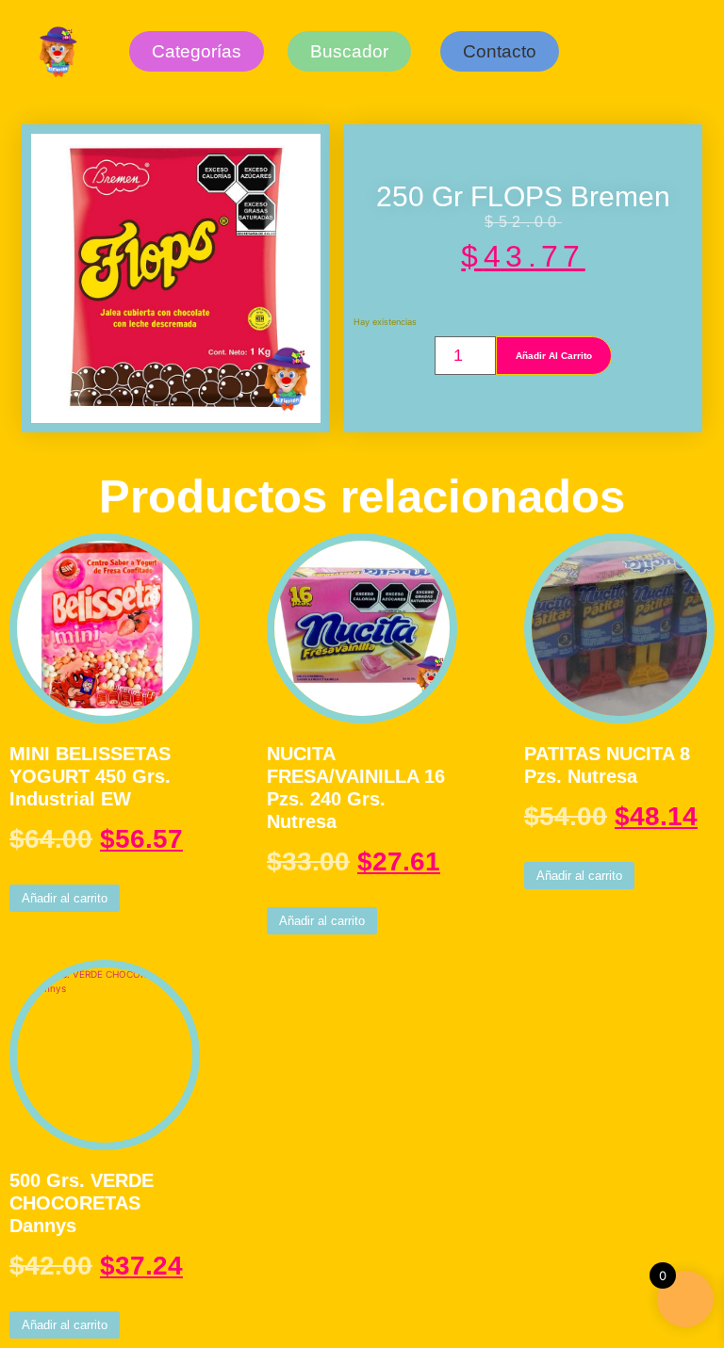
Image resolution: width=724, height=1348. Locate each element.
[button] (499, 51)
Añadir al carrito (554, 355)
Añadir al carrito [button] (64, 898)
